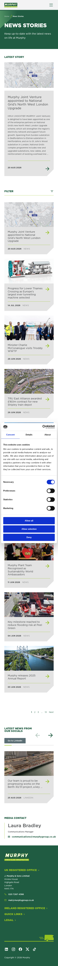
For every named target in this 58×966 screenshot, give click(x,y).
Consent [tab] (10, 434)
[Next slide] (50, 735)
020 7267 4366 (16, 894)
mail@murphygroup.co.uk (21, 900)
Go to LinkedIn (15, 740)
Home (6, 16)
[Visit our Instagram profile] (14, 949)
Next (51, 712)
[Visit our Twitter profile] (28, 949)
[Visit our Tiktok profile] (36, 949)
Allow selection (29, 529)
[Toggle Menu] (51, 5)
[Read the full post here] (29, 777)
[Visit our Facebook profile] (21, 949)
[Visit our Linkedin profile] (7, 949)
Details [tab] (29, 434)
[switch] (51, 491)
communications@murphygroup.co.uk (34, 836)
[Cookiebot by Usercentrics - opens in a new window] (42, 427)
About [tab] (47, 434)
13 (46, 712)
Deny (29, 537)
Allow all (29, 520)
